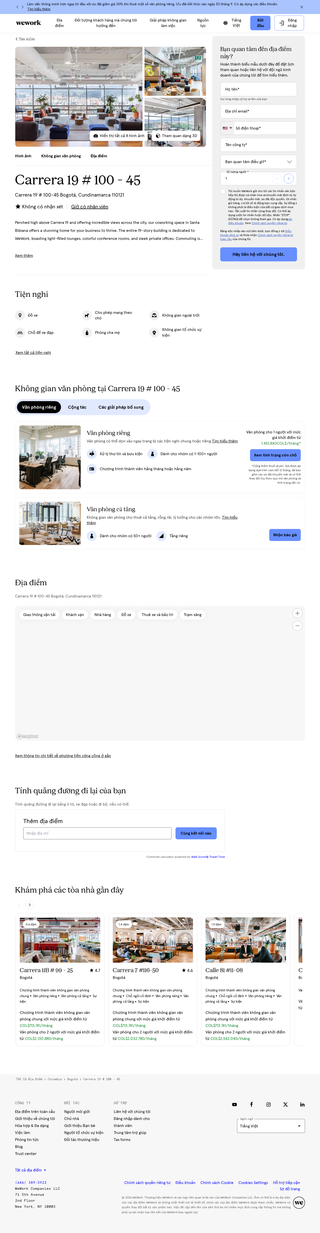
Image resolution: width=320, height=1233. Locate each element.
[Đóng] (301, 7)
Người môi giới (77, 1112)
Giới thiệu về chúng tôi (35, 1119)
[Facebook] (251, 1104)
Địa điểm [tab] (99, 156)
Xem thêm (24, 256)
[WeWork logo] (28, 22)
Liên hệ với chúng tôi (132, 1112)
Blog (19, 1147)
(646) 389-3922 (30, 1182)
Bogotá (72, 1079)
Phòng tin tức (27, 1140)
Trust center (25, 1154)
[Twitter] (285, 1104)
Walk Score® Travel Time (208, 857)
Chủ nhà (71, 1119)
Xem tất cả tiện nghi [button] (33, 353)
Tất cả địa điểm (29, 1079)
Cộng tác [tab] (77, 407)
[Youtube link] (234, 1104)
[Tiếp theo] (22, 7)
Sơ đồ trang (290, 1189)
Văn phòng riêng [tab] (39, 407)
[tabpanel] (110, 97)
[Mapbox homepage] (27, 736)
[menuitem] (59, 23)
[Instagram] (268, 1104)
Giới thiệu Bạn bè (79, 1126)
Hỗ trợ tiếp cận (286, 1183)
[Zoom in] (297, 613)
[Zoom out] (297, 626)
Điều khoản (186, 1183)
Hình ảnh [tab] (23, 156)
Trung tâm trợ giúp (130, 1133)
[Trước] (17, 7)
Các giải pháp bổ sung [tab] (121, 407)
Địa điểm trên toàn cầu (35, 1112)
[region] (160, 673)
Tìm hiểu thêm (39, 9)
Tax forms (122, 1140)
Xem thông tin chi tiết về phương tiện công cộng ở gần (63, 756)
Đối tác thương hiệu (81, 1140)
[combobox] (227, 128)
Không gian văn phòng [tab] (61, 156)
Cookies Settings (253, 1183)
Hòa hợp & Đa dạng (32, 1126)
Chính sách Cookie (217, 1183)
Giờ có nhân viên (89, 206)
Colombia (55, 1079)
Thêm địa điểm (43, 821)
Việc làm (22, 1133)
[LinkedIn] (302, 1104)
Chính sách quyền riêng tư (269, 223)
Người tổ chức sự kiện (84, 1133)
